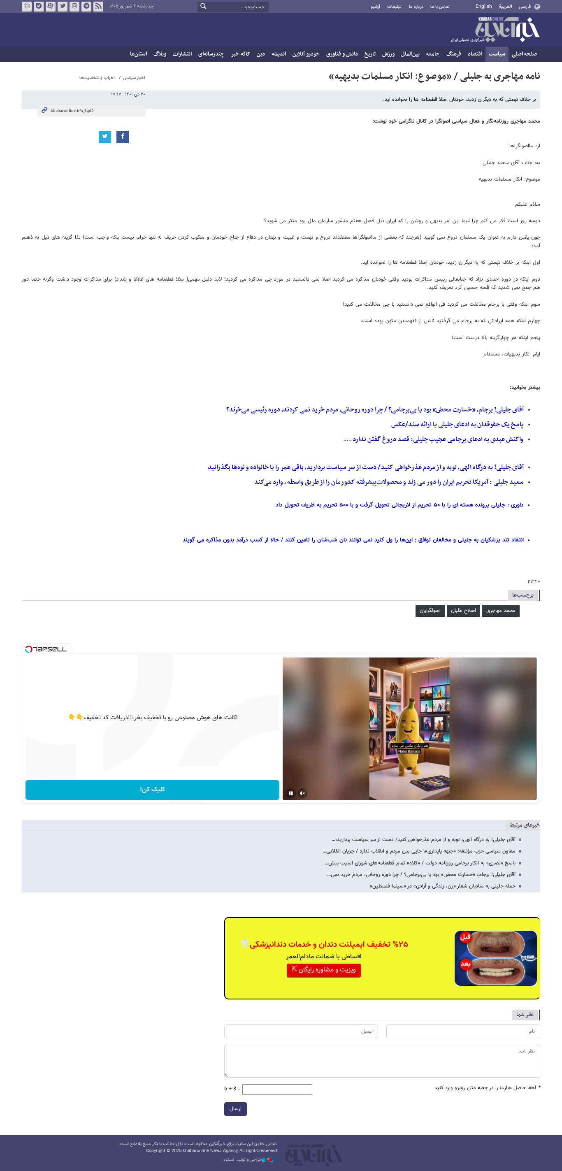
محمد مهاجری (501, 610)
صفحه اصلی (524, 54)
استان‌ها (138, 54)
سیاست (497, 54)
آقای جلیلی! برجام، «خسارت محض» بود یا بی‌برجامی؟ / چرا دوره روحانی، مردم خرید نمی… (421, 875)
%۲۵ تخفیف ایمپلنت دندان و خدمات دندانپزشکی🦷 (323, 944)
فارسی (525, 6)
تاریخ (370, 54)
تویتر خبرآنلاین (62, 7)
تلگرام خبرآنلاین (86, 7)
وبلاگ (159, 54)
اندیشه (279, 54)
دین (261, 54)
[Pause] (291, 793)
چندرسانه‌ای (211, 54)
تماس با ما (440, 6)
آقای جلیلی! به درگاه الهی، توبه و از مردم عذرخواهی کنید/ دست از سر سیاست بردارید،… (424, 840)
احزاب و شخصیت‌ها (97, 77)
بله (39, 7)
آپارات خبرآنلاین (51, 7)
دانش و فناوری (342, 54)
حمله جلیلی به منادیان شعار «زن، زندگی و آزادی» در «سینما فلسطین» (443, 886)
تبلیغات (394, 6)
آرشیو (375, 6)
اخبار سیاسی (134, 77)
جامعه (433, 54)
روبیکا (27, 7)
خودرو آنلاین (306, 54)
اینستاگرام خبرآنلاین (74, 7)
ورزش (388, 54)
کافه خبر (240, 54)
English (484, 6)
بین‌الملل (410, 54)
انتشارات (182, 54)
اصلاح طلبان (463, 610)
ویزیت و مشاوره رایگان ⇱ (324, 970)
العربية (505, 6)
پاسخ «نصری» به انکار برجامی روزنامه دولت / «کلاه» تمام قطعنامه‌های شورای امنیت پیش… (420, 863)
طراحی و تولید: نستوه (242, 1160)
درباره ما (416, 6)
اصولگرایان (430, 610)
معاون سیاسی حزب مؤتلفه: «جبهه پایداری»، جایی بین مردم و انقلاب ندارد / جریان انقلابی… (419, 851)
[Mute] (302, 793)
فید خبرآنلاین (98, 7)
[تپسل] (29, 649)
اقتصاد (475, 54)
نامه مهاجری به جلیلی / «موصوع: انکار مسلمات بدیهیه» (434, 76)
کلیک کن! (152, 790)
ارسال (236, 1109)
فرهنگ (453, 54)
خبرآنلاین (495, 30)
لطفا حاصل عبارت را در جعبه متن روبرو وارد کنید (487, 1088)
